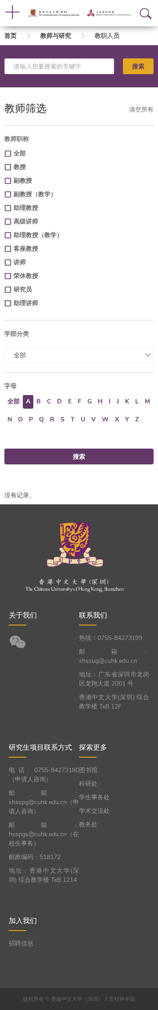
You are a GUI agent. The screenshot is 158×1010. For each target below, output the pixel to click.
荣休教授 (26, 276)
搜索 (138, 66)
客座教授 (26, 248)
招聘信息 (21, 943)
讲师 (20, 262)
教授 (20, 167)
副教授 (23, 180)
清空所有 (141, 109)
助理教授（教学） (38, 235)
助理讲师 (26, 303)
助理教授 (26, 208)
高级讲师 (26, 221)
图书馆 (88, 770)
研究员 (23, 289)
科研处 (88, 784)
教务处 (88, 824)
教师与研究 (55, 36)
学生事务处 (94, 797)
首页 (10, 36)
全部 (20, 153)
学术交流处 (94, 811)
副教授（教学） (35, 194)
